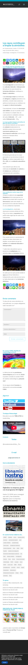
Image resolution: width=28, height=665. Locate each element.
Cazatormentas (8, 48)
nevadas (16, 562)
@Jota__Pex (16, 444)
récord (18, 567)
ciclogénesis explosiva (15, 545)
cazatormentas (15, 542)
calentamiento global (13, 540)
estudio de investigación (13, 551)
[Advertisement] (14, 27)
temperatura (6, 570)
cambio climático (6, 542)
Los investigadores (8, 209)
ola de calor (10, 564)
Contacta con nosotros (10, 500)
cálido (18, 548)
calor (20, 540)
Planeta (19, 564)
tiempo (17, 572)
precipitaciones (6, 567)
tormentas (5, 575)
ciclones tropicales (7, 548)
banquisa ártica (21, 537)
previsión (13, 567)
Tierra (21, 572)
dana (22, 548)
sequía (22, 567)
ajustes (20, 659)
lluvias (13, 559)
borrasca (5, 540)
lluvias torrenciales (20, 559)
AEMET (5, 537)
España (5, 551)
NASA (12, 562)
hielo (4, 556)
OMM (15, 564)
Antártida (10, 537)
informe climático (10, 556)
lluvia (9, 559)
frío (21, 553)
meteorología (6, 562)
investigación (18, 556)
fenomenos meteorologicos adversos (11, 553)
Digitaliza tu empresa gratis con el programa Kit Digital (13, 489)
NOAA (4, 564)
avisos (15, 537)
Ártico (10, 575)
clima (14, 548)
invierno (5, 559)
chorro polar (6, 545)
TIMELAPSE (18, 416)
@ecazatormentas (8, 444)
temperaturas (13, 570)
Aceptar (4, 662)
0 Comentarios (20, 52)
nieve (21, 562)
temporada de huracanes (8, 572)
